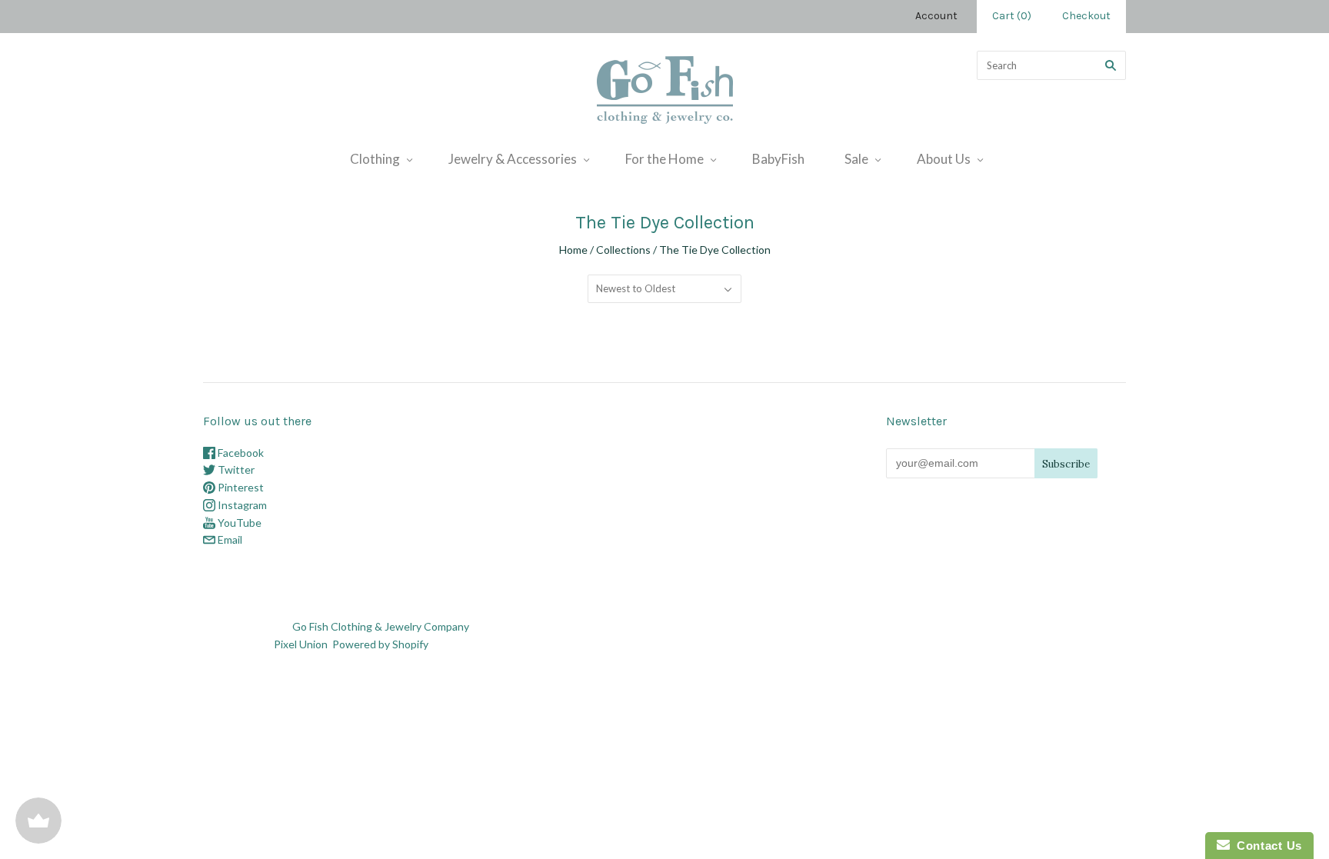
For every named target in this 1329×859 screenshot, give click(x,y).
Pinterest (239, 487)
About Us (944, 159)
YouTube (238, 522)
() (1011, 15)
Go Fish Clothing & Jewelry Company (380, 626)
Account (936, 15)
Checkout (1086, 15)
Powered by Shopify (380, 644)
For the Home (664, 159)
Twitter (235, 469)
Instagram (241, 504)
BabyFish (778, 159)
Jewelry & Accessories (512, 159)
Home (573, 249)
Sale (856, 159)
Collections (623, 249)
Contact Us (1266, 845)
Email (228, 539)
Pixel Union (301, 644)
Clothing (375, 159)
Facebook (239, 452)
